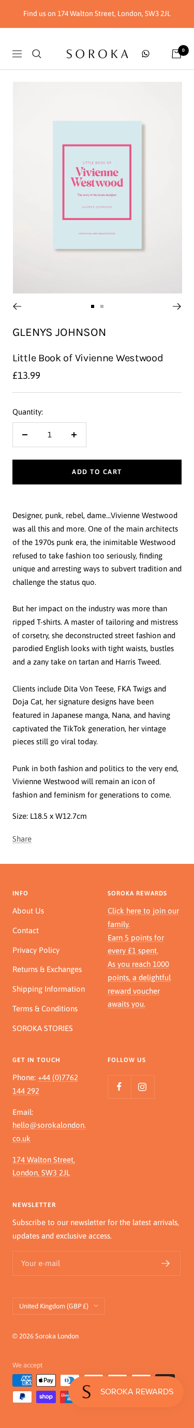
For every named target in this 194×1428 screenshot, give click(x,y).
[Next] (177, 306)
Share (22, 838)
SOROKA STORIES (42, 1028)
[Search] (36, 53)
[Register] (165, 1263)
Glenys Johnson (59, 332)
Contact (25, 930)
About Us (28, 910)
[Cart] (176, 53)
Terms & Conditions (45, 1008)
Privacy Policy (35, 950)
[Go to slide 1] (92, 306)
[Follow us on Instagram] (142, 1086)
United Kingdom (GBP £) (53, 1306)
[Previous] (16, 306)
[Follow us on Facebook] (119, 1086)
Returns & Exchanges (47, 969)
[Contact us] (146, 53)
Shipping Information (48, 988)
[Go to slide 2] (101, 306)
